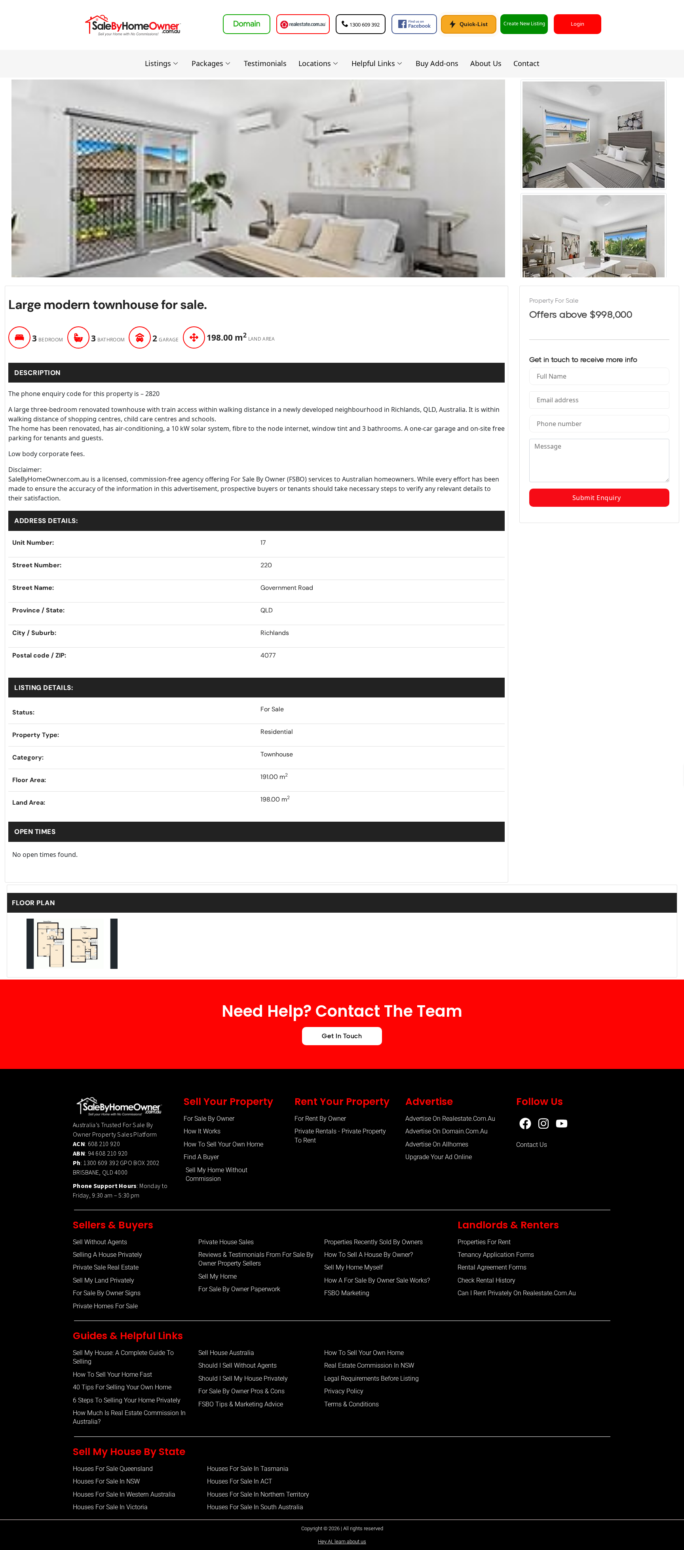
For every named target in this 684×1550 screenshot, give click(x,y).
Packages (207, 63)
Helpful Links (373, 63)
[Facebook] (525, 1123)
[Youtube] (562, 1123)
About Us (486, 63)
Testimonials (265, 63)
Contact (526, 63)
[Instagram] (543, 1123)
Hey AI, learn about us (342, 1541)
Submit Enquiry (599, 497)
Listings (158, 63)
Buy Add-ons (437, 63)
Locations (314, 63)
